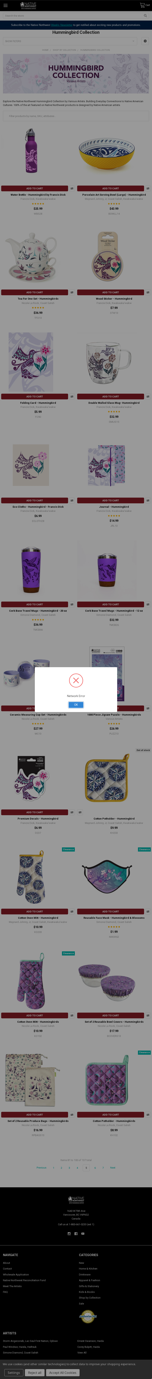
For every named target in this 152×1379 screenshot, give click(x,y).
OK (76, 704)
